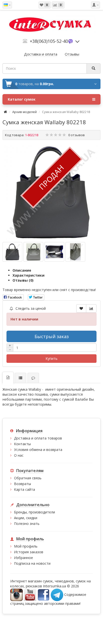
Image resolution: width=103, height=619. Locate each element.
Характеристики (28, 275)
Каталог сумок (22, 99)
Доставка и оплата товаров (38, 438)
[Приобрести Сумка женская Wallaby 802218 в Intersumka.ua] (51, 192)
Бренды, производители (34, 512)
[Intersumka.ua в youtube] (30, 594)
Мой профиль (26, 546)
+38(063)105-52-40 (49, 41)
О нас (19, 455)
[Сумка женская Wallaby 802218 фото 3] (75, 252)
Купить (52, 358)
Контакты (22, 443)
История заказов (28, 552)
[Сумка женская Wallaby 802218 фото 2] (54, 252)
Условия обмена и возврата (38, 449)
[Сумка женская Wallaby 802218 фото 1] (33, 252)
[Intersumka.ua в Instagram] (16, 594)
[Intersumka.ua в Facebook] (43, 594)
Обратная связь (28, 478)
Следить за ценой (30, 308)
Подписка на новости (32, 563)
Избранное (23, 557)
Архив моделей (24, 112)
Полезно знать (27, 523)
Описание (21, 270)
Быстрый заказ (51, 336)
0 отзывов (76, 135)
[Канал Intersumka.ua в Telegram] (57, 594)
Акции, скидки (25, 517)
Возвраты (22, 483)
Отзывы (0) (23, 280)
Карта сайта (24, 489)
